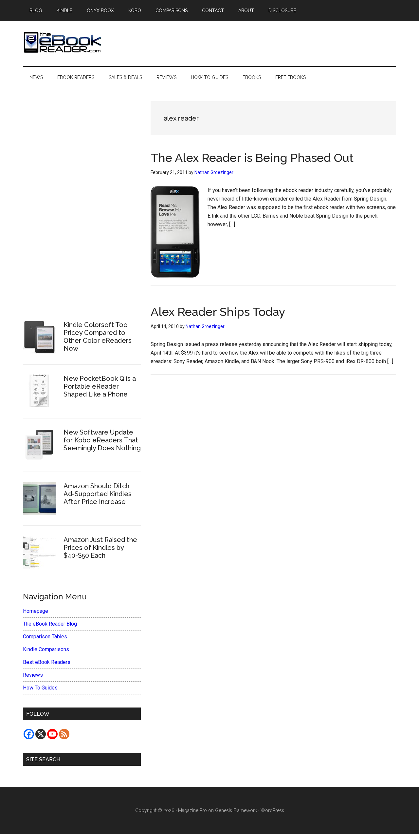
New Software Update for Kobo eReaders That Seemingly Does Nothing (102, 440)
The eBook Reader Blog (50, 624)
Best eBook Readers (46, 662)
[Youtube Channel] (52, 734)
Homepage (35, 611)
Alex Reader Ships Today (218, 312)
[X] (40, 734)
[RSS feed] (64, 734)
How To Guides (40, 688)
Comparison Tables (45, 636)
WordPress (272, 810)
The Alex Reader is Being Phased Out (252, 158)
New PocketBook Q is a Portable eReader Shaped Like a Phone (100, 386)
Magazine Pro (192, 810)
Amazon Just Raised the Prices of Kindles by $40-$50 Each (100, 547)
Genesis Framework (236, 810)
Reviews (33, 675)
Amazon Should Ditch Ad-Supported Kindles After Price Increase (98, 494)
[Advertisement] (82, 200)
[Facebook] (29, 734)
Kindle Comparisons (46, 649)
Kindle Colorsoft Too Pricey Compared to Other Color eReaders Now (98, 336)
